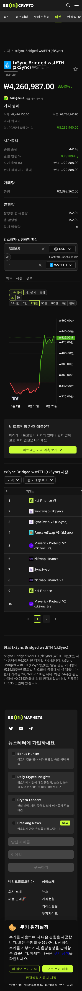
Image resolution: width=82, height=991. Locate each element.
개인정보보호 (33, 984)
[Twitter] (11, 729)
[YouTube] (21, 729)
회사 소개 (15, 891)
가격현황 (48, 899)
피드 (7, 16)
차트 (9, 278)
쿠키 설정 (66, 984)
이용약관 (15, 984)
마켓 (58, 16)
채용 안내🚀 (17, 899)
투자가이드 (50, 913)
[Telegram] (31, 729)
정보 (29, 278)
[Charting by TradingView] (15, 398)
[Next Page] (55, 619)
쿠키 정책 (61, 953)
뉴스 (45, 891)
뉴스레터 (21, 16)
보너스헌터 (42, 16)
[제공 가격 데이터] (14, 98)
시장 (19, 278)
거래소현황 (50, 906)
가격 (7, 50)
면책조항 (51, 984)
